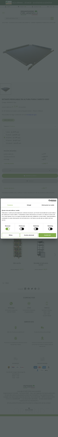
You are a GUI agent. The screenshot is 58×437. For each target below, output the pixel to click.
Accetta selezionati (29, 235)
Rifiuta (10, 235)
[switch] (22, 229)
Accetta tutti (47, 235)
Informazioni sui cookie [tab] (48, 205)
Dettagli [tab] (29, 205)
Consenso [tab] (10, 205)
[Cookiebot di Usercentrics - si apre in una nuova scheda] (49, 201)
